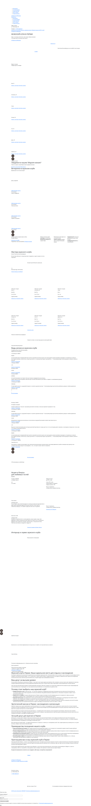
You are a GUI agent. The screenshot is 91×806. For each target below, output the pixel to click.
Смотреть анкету (22, 85)
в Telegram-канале (28, 241)
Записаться (13, 17)
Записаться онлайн (15, 240)
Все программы (14, 393)
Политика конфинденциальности (33, 791)
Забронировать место (16, 190)
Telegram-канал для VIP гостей (38, 30)
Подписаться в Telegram (51, 509)
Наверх (28, 755)
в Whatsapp (18, 15)
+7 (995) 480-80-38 (18, 28)
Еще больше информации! (17, 671)
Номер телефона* (3, 794)
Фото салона (15, 12)
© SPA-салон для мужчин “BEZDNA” (18, 791)
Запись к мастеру (15, 85)
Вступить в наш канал (15, 166)
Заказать (13, 361)
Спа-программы (16, 9)
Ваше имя (2, 797)
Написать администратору (26, 30)
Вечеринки (15, 8)
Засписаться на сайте (15, 30)
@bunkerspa (23, 166)
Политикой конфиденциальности (46, 803)
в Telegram (13, 15)
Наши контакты (16, 13)
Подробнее (17, 361)
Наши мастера (16, 11)
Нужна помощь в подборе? (17, 271)
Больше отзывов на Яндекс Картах (34, 527)
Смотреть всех (30, 330)
